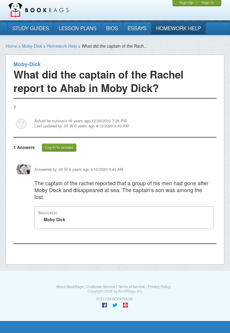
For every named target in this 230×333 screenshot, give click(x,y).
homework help (178, 28)
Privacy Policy (159, 286)
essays (137, 28)
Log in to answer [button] (59, 147)
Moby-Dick (32, 46)
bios (112, 28)
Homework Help (62, 46)
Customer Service (100, 286)
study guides (30, 28)
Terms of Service (131, 286)
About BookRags (70, 286)
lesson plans (77, 28)
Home (11, 46)
